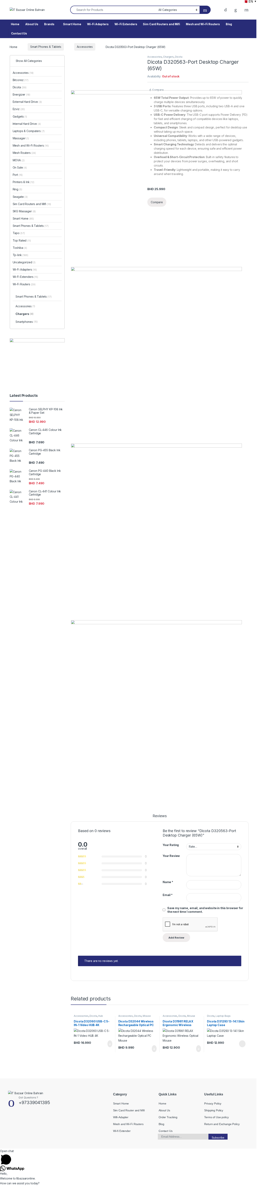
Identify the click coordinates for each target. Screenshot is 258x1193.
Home (15, 24)
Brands (49, 24)
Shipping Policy (213, 1110)
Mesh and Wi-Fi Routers (203, 24)
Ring (17, 189)
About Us (31, 24)
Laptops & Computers (29, 131)
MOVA (19, 160)
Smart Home (72, 24)
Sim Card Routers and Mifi (161, 24)
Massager (21, 138)
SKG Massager (24, 211)
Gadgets (20, 116)
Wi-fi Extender (122, 1131)
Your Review (171, 856)
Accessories (85, 46)
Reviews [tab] (159, 816)
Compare (158, 89)
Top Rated (22, 240)
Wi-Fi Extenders (125, 24)
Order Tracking (168, 1117)
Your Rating (171, 845)
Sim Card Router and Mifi (129, 1110)
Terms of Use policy (216, 1117)
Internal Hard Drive (27, 123)
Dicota (178, 56)
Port (18, 174)
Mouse (147, 1015)
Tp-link (20, 255)
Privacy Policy (212, 1103)
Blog (229, 24)
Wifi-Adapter (120, 1117)
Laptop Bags (223, 1015)
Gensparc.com (18, 1144)
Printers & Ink (23, 182)
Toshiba (20, 247)
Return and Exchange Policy (221, 1124)
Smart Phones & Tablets (45, 46)
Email (168, 895)
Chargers (168, 56)
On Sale (20, 167)
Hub (100, 1015)
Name (168, 882)
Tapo (19, 233)
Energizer (21, 94)
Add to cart (109, 1043)
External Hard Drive (27, 101)
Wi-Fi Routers (24, 284)
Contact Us (19, 33)
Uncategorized (24, 262)
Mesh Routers (24, 152)
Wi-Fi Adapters (98, 24)
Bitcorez (20, 80)
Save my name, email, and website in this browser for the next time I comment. (205, 909)
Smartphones (26, 321)
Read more (241, 1043)
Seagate (20, 196)
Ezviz (19, 109)
